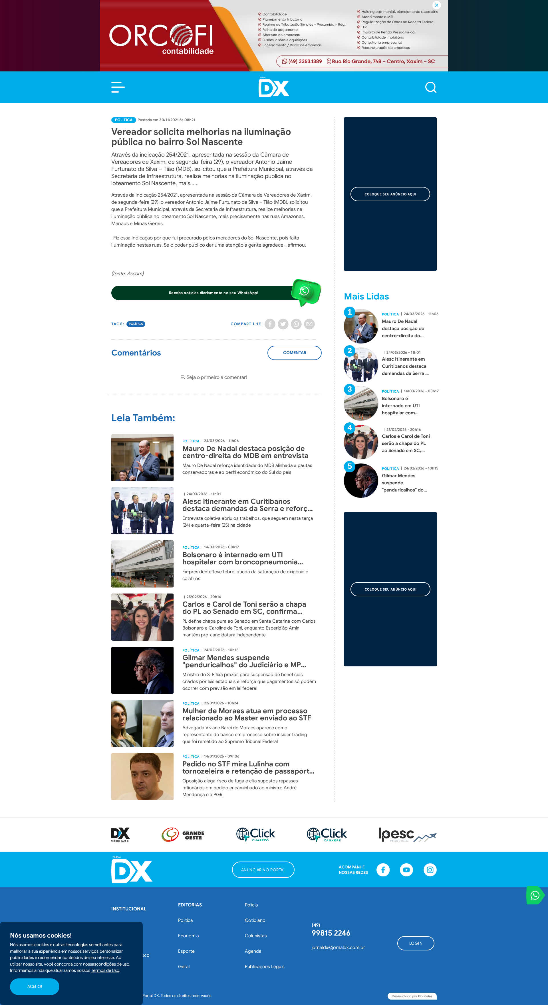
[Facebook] (270, 324)
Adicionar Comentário (294, 355)
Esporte (186, 951)
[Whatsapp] (296, 324)
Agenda (253, 951)
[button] (118, 87)
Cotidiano (255, 920)
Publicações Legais (265, 967)
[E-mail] (309, 324)
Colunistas (256, 936)
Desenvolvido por (412, 996)
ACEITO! (34, 986)
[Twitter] (283, 324)
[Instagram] (430, 869)
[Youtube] (406, 869)
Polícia (251, 905)
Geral (184, 967)
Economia (188, 936)
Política (123, 119)
